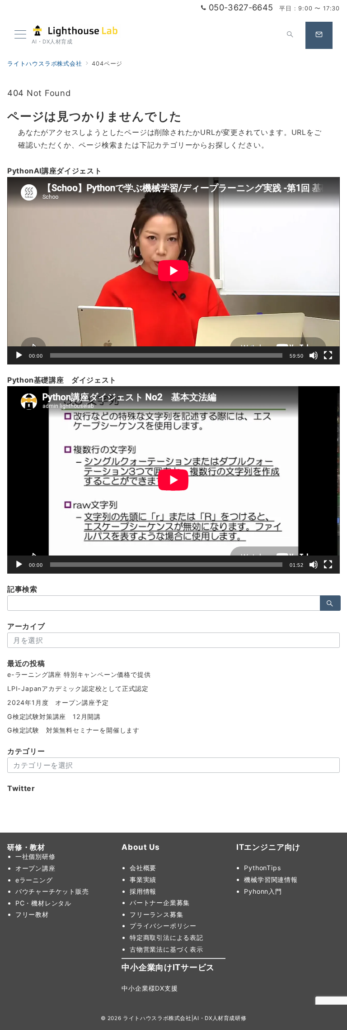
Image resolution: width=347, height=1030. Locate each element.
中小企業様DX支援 (150, 988)
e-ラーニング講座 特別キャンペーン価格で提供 (78, 674)
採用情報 (143, 891)
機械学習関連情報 (270, 879)
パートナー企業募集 (160, 902)
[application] (173, 270)
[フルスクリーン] (328, 355)
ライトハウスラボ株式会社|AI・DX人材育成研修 (184, 1018)
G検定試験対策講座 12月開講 (54, 716)
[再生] (18, 355)
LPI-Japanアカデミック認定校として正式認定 (78, 688)
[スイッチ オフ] (290, 35)
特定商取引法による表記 (166, 937)
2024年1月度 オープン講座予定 (58, 702)
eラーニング (34, 880)
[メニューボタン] (20, 35)
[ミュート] (313, 355)
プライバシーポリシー (163, 925)
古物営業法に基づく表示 (166, 949)
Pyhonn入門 (262, 891)
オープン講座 (35, 868)
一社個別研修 (35, 856)
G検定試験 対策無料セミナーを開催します (73, 730)
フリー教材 (32, 914)
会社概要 (143, 868)
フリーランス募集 (156, 914)
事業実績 (143, 879)
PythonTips (262, 868)
